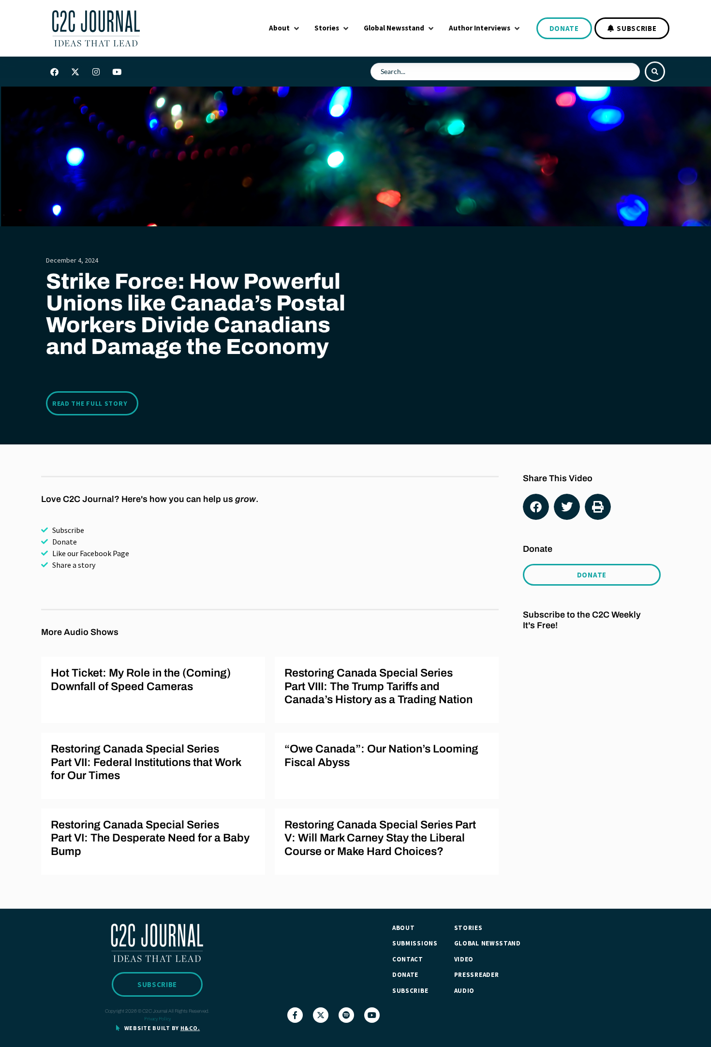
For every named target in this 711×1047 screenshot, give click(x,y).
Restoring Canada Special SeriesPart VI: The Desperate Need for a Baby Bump (150, 838)
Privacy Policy (157, 1019)
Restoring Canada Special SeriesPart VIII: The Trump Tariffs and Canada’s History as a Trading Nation (378, 686)
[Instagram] (96, 71)
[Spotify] (346, 1015)
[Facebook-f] (295, 1015)
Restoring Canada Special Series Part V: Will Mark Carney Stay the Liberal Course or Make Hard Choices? (380, 838)
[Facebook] (54, 71)
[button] (285, 28)
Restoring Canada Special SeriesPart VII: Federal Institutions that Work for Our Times (146, 762)
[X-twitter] (75, 71)
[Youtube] (116, 71)
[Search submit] (655, 71)
